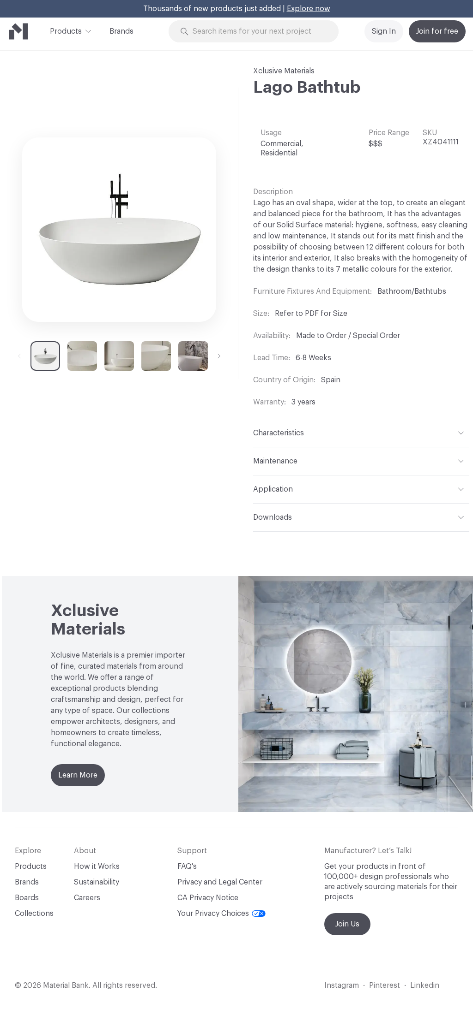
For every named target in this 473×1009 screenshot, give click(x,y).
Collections (34, 913)
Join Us (347, 924)
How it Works (97, 866)
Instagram (341, 985)
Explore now (308, 8)
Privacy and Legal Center (219, 882)
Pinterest (384, 985)
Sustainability (96, 882)
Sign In (384, 31)
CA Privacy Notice (207, 898)
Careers (87, 898)
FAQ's (187, 866)
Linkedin (424, 985)
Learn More (77, 775)
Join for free (437, 31)
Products (66, 31)
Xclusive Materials (284, 71)
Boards (27, 898)
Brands (121, 31)
